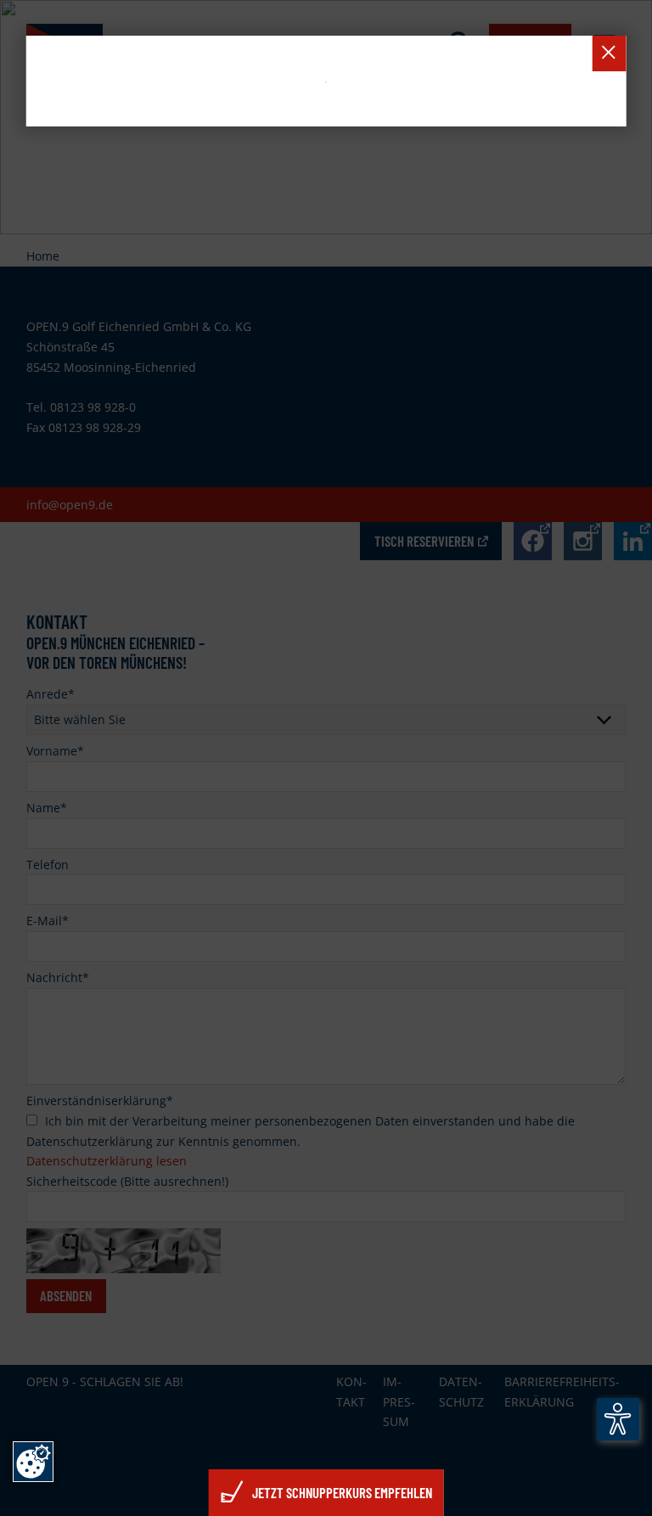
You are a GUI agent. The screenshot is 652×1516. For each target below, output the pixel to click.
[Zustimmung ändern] (33, 1461)
